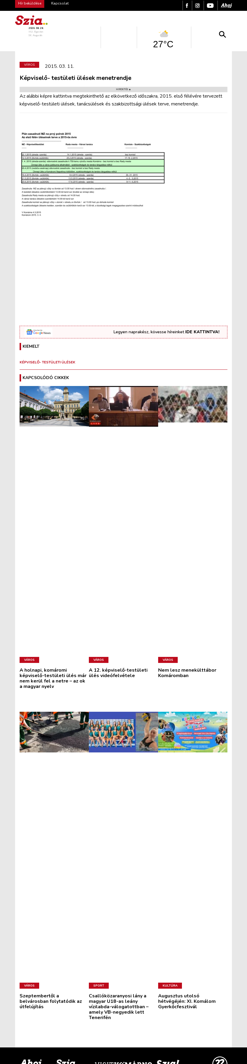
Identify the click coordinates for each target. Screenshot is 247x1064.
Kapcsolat (60, 3)
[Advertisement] (123, 279)
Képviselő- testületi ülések (47, 362)
